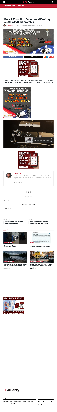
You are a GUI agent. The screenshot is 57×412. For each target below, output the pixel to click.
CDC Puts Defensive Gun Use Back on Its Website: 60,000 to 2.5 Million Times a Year (40, 245)
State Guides (6, 401)
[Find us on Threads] (41, 404)
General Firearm (14, 16)
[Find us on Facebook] (41, 402)
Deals (32, 401)
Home (4, 16)
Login (52, 201)
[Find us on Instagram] (43, 402)
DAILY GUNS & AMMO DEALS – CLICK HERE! (14, 6)
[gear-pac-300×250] (13, 285)
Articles (8, 16)
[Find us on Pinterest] (38, 404)
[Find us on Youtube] (38, 402)
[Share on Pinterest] (50, 57)
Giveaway (5, 403)
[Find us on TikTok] (51, 402)
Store (29, 401)
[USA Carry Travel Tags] (28, 68)
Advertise (11, 403)
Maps (11, 401)
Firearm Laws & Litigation (36, 261)
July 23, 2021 (17, 25)
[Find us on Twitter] (46, 402)
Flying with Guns (8, 242)
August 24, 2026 (33, 270)
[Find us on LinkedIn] (48, 402)
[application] (28, 134)
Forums (19, 401)
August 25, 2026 (7, 248)
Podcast (24, 401)
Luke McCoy (10, 25)
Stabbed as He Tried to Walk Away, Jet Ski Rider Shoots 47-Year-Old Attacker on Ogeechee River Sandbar (15, 266)
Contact (15, 403)
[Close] (51, 143)
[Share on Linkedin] (47, 57)
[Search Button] (53, 2)
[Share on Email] (52, 57)
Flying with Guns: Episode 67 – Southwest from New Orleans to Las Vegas (14, 245)
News (32, 242)
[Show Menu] (4, 2)
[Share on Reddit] (45, 57)
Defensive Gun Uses (9, 261)
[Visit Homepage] (28, 2)
